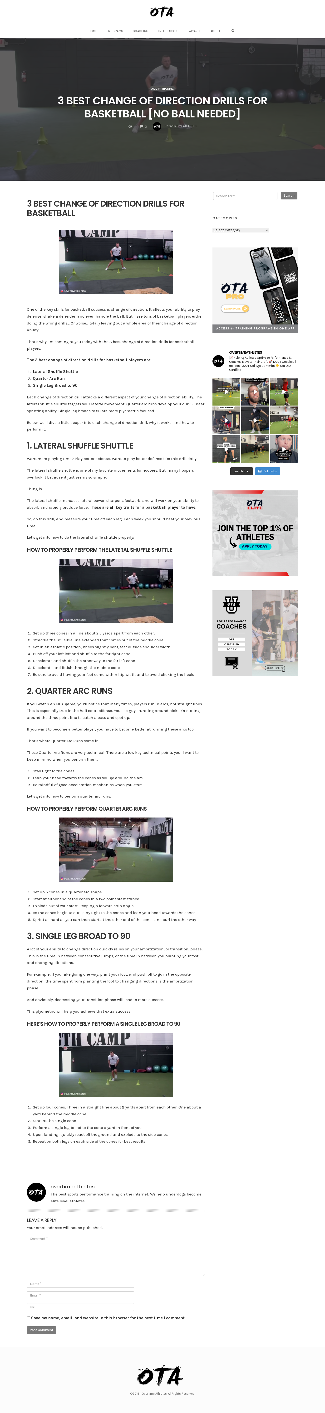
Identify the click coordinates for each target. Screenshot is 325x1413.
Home (93, 31)
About (216, 31)
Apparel (195, 31)
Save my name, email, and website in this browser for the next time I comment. (108, 1318)
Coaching (140, 31)
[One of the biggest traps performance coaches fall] (255, 392)
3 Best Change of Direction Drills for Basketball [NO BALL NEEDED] (162, 107)
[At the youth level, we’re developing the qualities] (226, 392)
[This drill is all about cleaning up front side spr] (226, 449)
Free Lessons (169, 31)
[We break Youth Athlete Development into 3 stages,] (284, 392)
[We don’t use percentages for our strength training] (284, 449)
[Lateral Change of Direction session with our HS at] (284, 420)
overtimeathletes (73, 1186)
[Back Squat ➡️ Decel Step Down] (226, 420)
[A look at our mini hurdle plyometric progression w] (255, 449)
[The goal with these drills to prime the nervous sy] (255, 420)
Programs (115, 31)
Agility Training (162, 88)
